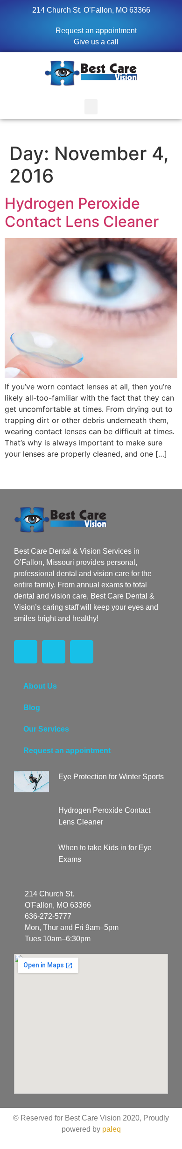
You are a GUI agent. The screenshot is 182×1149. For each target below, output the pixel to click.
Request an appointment (67, 750)
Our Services (46, 729)
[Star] (81, 651)
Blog (31, 708)
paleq (111, 1129)
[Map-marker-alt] (53, 651)
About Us (40, 686)
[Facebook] (25, 651)
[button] (91, 106)
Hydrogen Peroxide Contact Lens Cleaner (82, 212)
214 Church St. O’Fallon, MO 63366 (91, 10)
